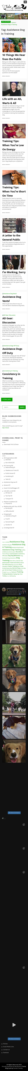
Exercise (18, 561)
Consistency (21, 554)
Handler (7, 525)
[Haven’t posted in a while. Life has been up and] (14, 834)
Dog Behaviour (16, 555)
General (6, 485)
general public (6, 562)
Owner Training (12, 566)
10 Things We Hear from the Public (13, 57)
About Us (3, 542)
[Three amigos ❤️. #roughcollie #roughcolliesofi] (14, 953)
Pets (19, 566)
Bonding (8, 508)
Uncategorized (8, 528)
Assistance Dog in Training (13, 546)
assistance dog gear (7, 545)
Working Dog (13, 576)
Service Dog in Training (10, 570)
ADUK (7, 460)
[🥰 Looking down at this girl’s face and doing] (14, 608)
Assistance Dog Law (10, 482)
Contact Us (6, 1049)
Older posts (7, 399)
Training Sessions (7, 574)
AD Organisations (9, 458)
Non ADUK (8, 462)
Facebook (6, 1052)
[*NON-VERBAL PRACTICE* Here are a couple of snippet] (14, 703)
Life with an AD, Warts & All (12, 101)
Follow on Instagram (15, 813)
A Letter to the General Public (11, 237)
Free (6, 519)
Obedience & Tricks (11, 470)
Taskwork (14, 572)
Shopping (7, 514)
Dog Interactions (12, 558)
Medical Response (9, 565)
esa (15, 561)
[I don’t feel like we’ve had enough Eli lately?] (14, 1024)
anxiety (7, 542)
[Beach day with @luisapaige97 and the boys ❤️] (14, 858)
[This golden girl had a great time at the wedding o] (14, 655)
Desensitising (9, 467)
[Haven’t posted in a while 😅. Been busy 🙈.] (14, 1001)
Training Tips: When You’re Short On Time (14, 191)
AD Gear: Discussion (9, 320)
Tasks (7, 479)
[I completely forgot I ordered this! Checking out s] (14, 905)
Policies (5, 1044)
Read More (5, 76)
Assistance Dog (10, 516)
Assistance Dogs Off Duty (12, 351)
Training (20, 572)
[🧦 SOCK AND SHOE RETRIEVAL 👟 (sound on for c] (14, 751)
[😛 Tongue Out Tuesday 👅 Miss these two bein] (14, 798)
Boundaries (19, 552)
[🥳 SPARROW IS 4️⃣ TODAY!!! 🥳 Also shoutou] (14, 679)
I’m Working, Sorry (14, 272)
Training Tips (16, 574)
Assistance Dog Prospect (18, 547)
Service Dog (16, 568)
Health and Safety (15, 562)
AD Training (7, 465)
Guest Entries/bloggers (11, 488)
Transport (8, 499)
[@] (6, 819)
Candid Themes (18, 1068)
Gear (22, 561)
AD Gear (7, 493)
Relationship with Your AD (12, 506)
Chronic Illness (5, 554)
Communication (13, 554)
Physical (7, 503)
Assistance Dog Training (11, 550)
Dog (9, 555)
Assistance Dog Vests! (11, 299)
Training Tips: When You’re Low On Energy (13, 145)
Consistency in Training (11, 376)
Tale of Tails (9, 572)
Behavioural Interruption (9, 552)
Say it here (5, 428)
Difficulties (8, 511)
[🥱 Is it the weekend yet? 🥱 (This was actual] (14, 727)
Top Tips (7, 496)
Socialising (8, 476)
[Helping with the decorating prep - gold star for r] (14, 632)
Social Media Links (8, 1046)
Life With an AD (8, 491)
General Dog (9, 522)
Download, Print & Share (11, 444)
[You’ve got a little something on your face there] (14, 881)
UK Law (8, 576)
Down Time (12, 561)
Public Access (9, 473)
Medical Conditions (9, 502)
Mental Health (15, 565)
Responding (9, 568)
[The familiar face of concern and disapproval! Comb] (14, 774)
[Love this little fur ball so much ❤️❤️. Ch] (14, 977)
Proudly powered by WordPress (11, 1066)
